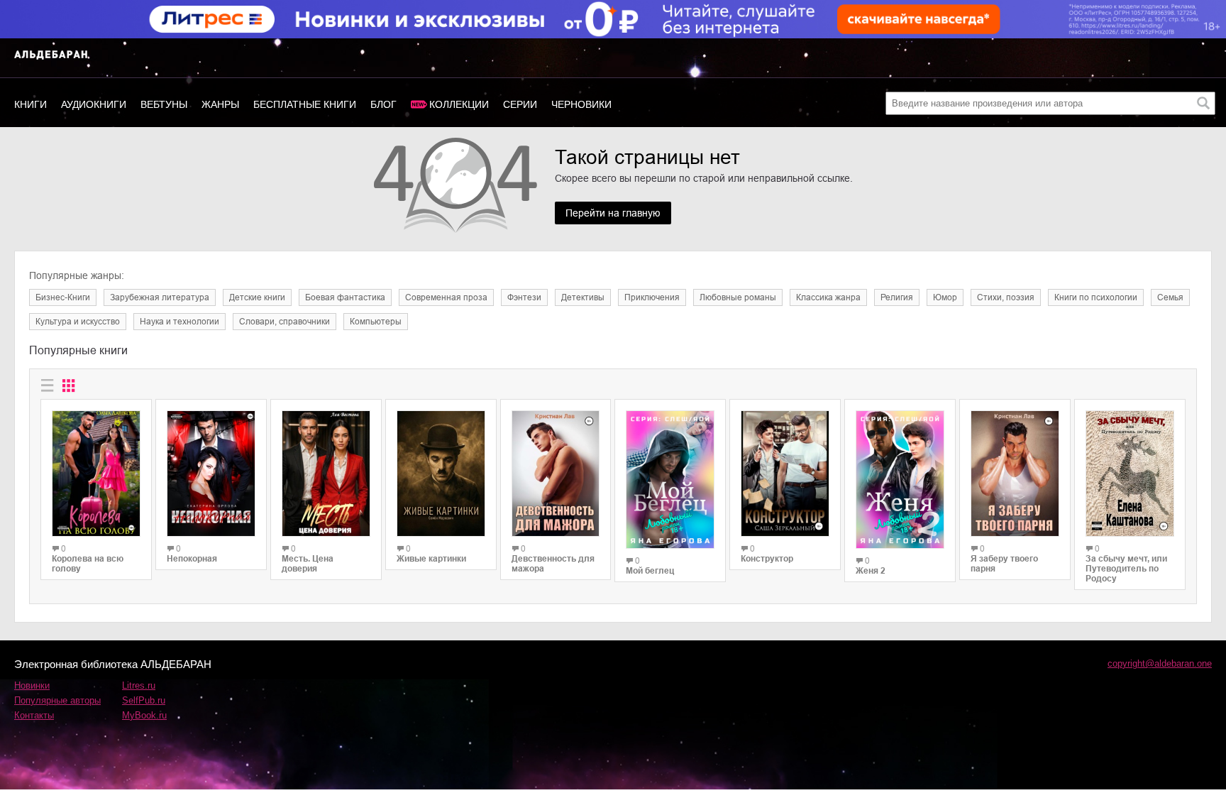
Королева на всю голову (87, 564)
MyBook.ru (144, 715)
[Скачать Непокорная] (211, 473)
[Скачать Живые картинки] (441, 473)
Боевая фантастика (345, 297)
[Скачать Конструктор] (785, 473)
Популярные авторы (57, 700)
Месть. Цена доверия (307, 564)
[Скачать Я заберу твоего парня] (1015, 473)
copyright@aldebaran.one (1160, 663)
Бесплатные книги (304, 104)
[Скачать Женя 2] (900, 479)
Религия (896, 297)
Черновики (581, 104)
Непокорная (192, 559)
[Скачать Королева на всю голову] (96, 473)
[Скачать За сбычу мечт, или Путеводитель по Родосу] (1130, 473)
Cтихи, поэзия (1005, 297)
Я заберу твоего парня (1004, 564)
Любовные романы (738, 297)
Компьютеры (376, 322)
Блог (383, 104)
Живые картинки (431, 559)
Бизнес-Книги (62, 297)
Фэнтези (524, 297)
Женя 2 (870, 571)
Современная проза (446, 297)
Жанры (220, 104)
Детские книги (257, 297)
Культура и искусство (77, 322)
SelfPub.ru (143, 700)
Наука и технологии (179, 322)
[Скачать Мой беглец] (670, 479)
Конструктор (767, 559)
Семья (1170, 297)
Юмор (945, 297)
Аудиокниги (93, 104)
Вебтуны (163, 104)
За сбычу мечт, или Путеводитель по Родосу (1126, 569)
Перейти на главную (613, 213)
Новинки (32, 685)
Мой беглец (650, 571)
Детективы (582, 297)
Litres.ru (138, 685)
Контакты (34, 715)
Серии (520, 104)
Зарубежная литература (159, 297)
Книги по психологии (1095, 297)
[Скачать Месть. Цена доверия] (326, 473)
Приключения (652, 297)
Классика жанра (828, 297)
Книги (30, 104)
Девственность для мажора (553, 564)
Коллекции (459, 104)
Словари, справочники (284, 322)
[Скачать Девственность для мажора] (556, 473)
